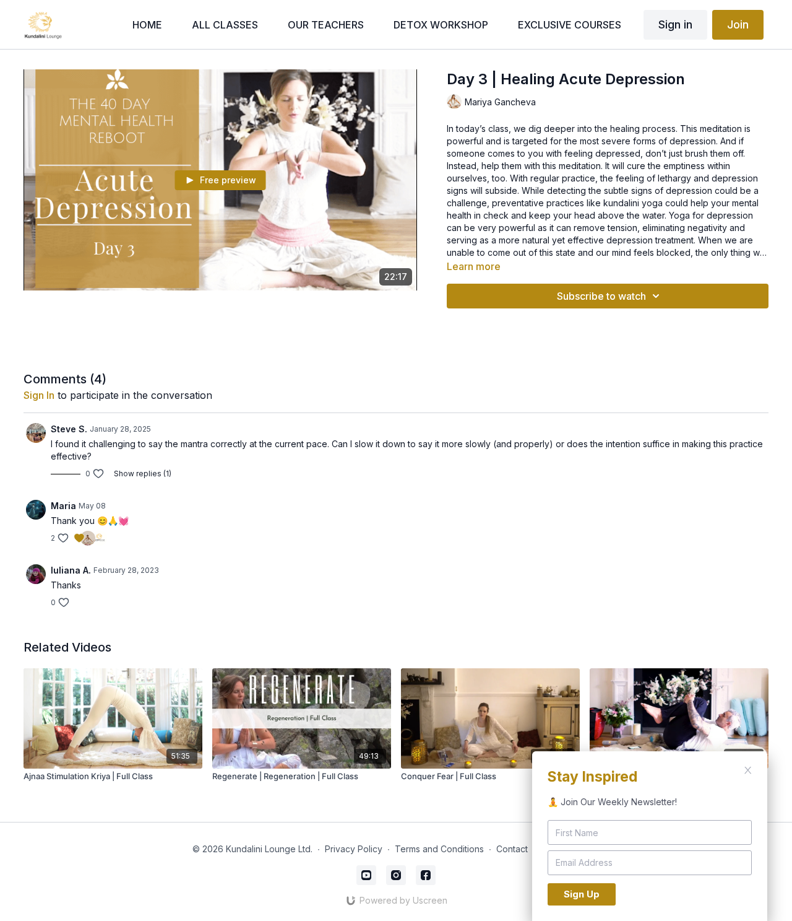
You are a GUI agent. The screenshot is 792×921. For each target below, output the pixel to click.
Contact (512, 849)
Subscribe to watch (601, 296)
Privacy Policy (353, 849)
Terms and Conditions (439, 849)
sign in (39, 395)
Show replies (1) (142, 473)
